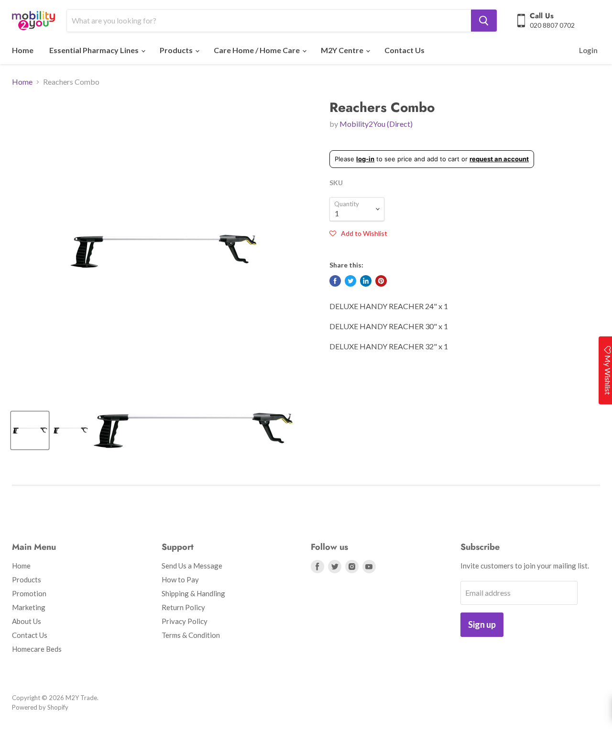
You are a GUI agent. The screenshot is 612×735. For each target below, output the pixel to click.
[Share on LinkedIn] (366, 281)
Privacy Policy (185, 621)
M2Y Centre (343, 50)
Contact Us (404, 50)
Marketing (28, 607)
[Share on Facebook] (335, 281)
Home (22, 50)
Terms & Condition (191, 635)
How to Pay (180, 579)
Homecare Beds (37, 649)
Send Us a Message (192, 565)
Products (177, 50)
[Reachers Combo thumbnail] (30, 430)
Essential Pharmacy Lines (94, 50)
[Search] (484, 21)
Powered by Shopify (40, 707)
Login (588, 50)
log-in (365, 159)
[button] (358, 233)
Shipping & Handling (193, 593)
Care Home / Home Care (257, 50)
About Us (26, 621)
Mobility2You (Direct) (376, 123)
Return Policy (183, 607)
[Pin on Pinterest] (381, 281)
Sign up (482, 624)
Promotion (29, 593)
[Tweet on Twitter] (350, 281)
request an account (499, 159)
